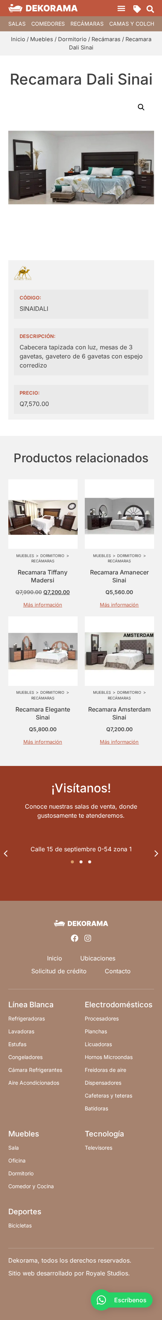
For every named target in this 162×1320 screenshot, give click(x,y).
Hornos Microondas (109, 1057)
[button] (121, 8)
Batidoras (96, 1108)
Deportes (24, 1211)
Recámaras (87, 23)
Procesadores (102, 1018)
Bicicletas (20, 1225)
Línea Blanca (30, 1004)
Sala (13, 1147)
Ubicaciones (97, 958)
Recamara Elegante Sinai (42, 713)
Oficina (17, 1160)
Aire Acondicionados (33, 1082)
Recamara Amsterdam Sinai (119, 713)
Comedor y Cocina (31, 1186)
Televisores (98, 1147)
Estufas (17, 1044)
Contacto (118, 971)
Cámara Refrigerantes (35, 1070)
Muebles (41, 39)
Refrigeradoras (26, 1018)
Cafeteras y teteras (108, 1095)
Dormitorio (72, 39)
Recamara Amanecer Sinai (119, 576)
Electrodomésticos (119, 1004)
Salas (17, 23)
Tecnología (104, 1133)
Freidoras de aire (105, 1070)
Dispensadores (103, 1082)
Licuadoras (98, 1044)
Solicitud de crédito (59, 971)
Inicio (18, 39)
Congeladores (25, 1057)
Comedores (48, 23)
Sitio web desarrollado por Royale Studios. (69, 1273)
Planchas (96, 1031)
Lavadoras (21, 1031)
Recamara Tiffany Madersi (42, 576)
